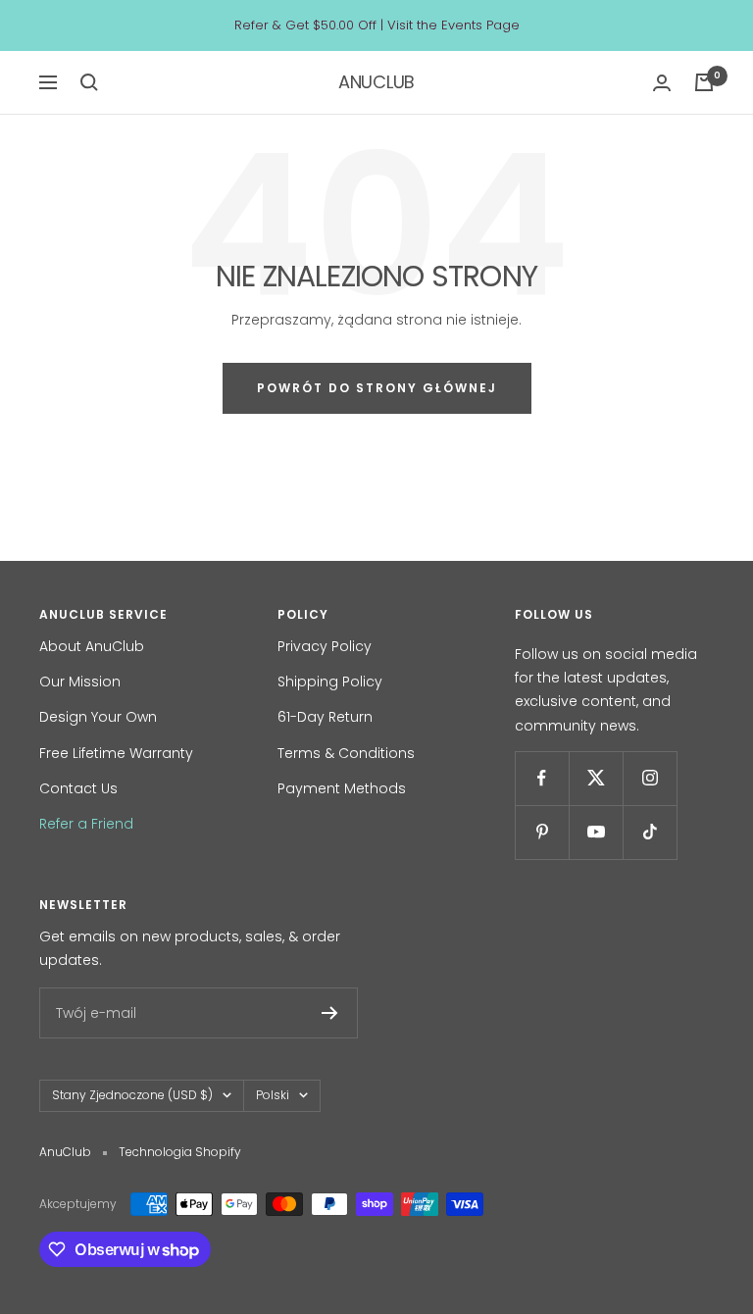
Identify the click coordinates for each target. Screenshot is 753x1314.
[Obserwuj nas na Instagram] (650, 778)
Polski (272, 1095)
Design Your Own (98, 717)
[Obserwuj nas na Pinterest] (542, 832)
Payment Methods (341, 788)
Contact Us (78, 788)
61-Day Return (325, 717)
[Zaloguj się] (662, 83)
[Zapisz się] (330, 1013)
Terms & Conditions (346, 753)
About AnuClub (91, 646)
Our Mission (80, 681)
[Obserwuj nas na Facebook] (542, 778)
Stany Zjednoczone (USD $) (132, 1095)
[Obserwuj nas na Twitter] (596, 778)
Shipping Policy (329, 681)
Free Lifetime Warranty (116, 753)
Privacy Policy (324, 646)
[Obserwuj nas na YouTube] (596, 832)
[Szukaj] (89, 82)
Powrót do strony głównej (377, 387)
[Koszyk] (704, 82)
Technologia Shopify (180, 1151)
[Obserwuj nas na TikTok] (650, 832)
